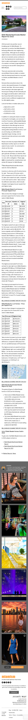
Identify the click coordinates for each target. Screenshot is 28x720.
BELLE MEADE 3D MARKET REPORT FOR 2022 (14, 428)
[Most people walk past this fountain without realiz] (14, 585)
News (14, 453)
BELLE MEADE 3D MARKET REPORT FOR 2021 (14, 300)
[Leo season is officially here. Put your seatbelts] (14, 617)
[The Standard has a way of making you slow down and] (14, 552)
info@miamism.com (21, 700)
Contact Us (14, 692)
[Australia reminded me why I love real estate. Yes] (14, 649)
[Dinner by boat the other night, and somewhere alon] (14, 520)
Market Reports (7, 453)
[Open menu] (3, 8)
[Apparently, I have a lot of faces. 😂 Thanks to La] (14, 488)
